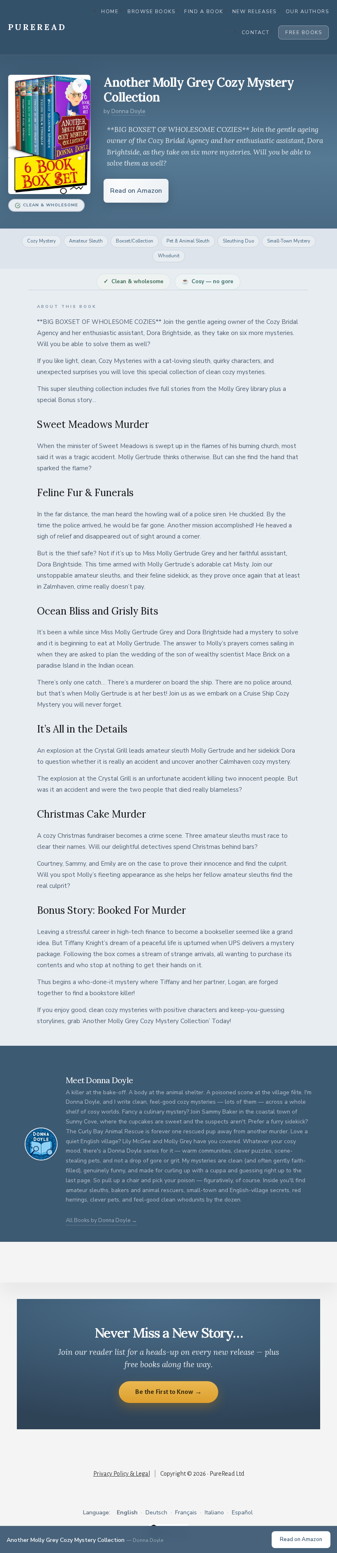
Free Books (303, 32)
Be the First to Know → (168, 1391)
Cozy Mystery (41, 241)
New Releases (254, 11)
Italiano (214, 1512)
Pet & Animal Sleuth (188, 241)
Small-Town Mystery (288, 241)
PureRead (37, 27)
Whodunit (169, 256)
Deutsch (156, 1512)
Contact (256, 32)
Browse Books (151, 11)
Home (109, 11)
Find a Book (203, 11)
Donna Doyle (128, 111)
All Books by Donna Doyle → (101, 1220)
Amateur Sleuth (86, 241)
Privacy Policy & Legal (121, 1473)
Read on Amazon (136, 190)
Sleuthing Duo (238, 241)
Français (186, 1512)
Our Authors (307, 11)
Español (242, 1512)
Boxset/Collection (134, 241)
